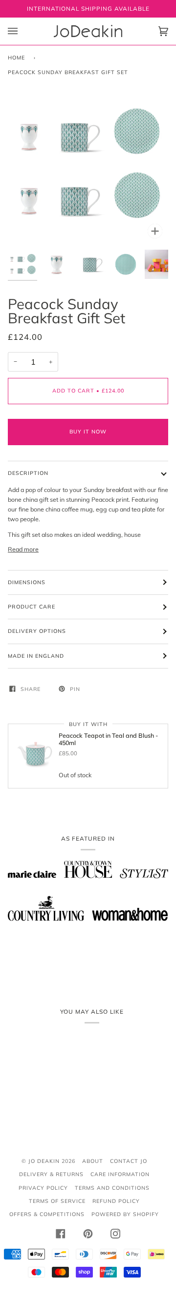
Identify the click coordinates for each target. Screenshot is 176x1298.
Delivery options (37, 631)
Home (16, 57)
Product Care (31, 606)
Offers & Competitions (47, 1214)
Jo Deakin (44, 1161)
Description (28, 473)
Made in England (36, 655)
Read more (23, 549)
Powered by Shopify (125, 1214)
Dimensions (26, 582)
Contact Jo (128, 1161)
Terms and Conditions (112, 1187)
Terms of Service (57, 1201)
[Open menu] (22, 31)
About (92, 1161)
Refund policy (116, 1201)
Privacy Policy (43, 1187)
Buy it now (88, 431)
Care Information (120, 1174)
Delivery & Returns (51, 1174)
